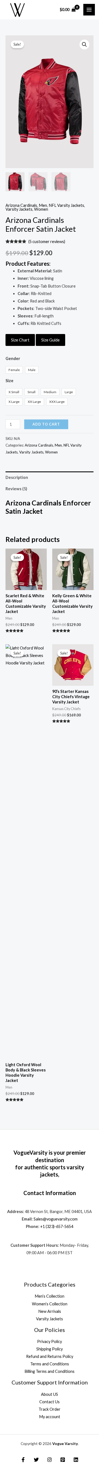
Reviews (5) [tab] (16, 488)
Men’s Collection (49, 1296)
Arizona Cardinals (21, 205)
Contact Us (49, 1401)
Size (9, 380)
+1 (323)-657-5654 (56, 1226)
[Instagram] (49, 1459)
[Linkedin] (75, 1459)
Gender (13, 358)
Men (43, 205)
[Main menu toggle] (89, 9)
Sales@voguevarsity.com (56, 1219)
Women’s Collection (49, 1304)
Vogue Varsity (65, 1443)
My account (49, 1416)
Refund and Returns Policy (49, 1356)
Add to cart (46, 424)
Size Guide (50, 340)
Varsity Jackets (19, 209)
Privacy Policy (49, 1341)
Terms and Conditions (49, 1364)
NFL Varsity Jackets (66, 205)
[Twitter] (36, 1459)
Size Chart (20, 340)
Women (41, 209)
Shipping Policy (49, 1349)
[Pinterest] (62, 1459)
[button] (84, 44)
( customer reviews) (46, 241)
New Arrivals (49, 1311)
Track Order (49, 1409)
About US (49, 1394)
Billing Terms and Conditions (49, 1371)
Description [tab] (17, 477)
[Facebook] (23, 1459)
